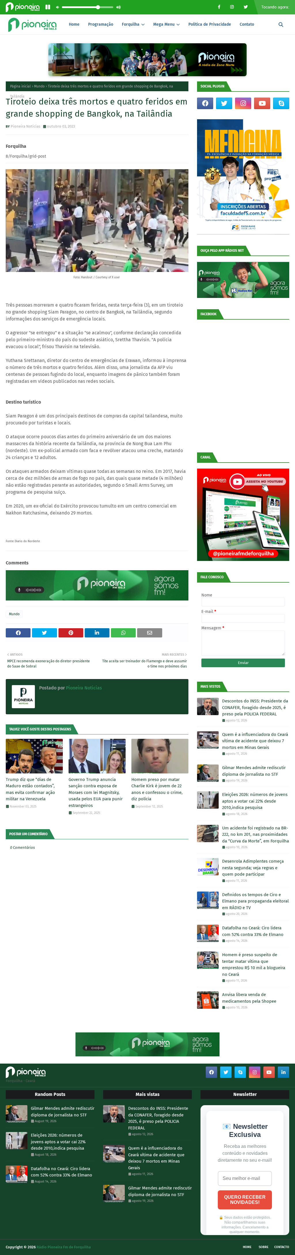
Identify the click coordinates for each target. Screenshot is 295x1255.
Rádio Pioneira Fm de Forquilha (64, 1247)
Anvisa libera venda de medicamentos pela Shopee (249, 998)
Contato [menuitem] (247, 24)
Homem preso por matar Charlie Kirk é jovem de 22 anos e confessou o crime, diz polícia (157, 789)
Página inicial (20, 86)
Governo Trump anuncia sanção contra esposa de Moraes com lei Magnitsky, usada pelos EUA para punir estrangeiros (96, 792)
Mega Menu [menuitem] (164, 24)
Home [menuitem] (74, 24)
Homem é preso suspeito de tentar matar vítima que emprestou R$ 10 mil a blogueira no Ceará (253, 964)
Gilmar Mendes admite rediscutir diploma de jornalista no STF (254, 771)
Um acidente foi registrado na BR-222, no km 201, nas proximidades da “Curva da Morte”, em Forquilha (255, 834)
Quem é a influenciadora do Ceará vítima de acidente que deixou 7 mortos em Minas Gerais (255, 741)
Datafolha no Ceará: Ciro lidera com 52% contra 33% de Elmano (252, 931)
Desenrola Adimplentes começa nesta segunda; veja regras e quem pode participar (253, 868)
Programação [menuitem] (100, 24)
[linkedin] (283, 1072)
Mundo (39, 86)
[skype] (281, 103)
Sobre (263, 1247)
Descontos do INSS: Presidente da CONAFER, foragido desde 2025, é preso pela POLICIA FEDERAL (255, 707)
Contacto (281, 1247)
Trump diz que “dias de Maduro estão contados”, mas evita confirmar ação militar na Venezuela (30, 789)
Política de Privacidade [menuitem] (209, 24)
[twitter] (224, 103)
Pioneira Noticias (25, 126)
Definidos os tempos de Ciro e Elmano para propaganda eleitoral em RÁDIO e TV (255, 901)
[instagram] (243, 103)
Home (247, 1247)
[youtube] (262, 103)
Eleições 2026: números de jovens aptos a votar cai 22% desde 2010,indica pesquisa (255, 801)
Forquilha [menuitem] (130, 24)
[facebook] (205, 103)
